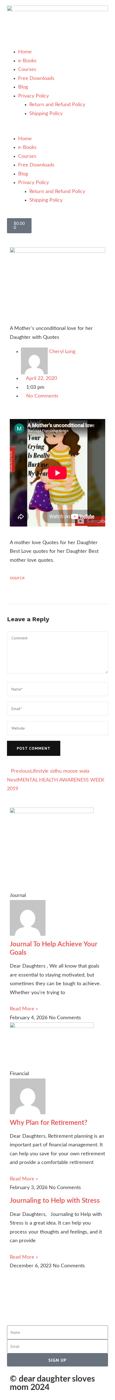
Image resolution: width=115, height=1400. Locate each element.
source (17, 577)
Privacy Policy (33, 96)
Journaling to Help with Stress (55, 1200)
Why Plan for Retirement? (48, 1123)
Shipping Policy (46, 113)
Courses (27, 69)
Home (25, 51)
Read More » (24, 1008)
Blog (23, 87)
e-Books (27, 60)
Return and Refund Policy (57, 104)
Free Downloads (36, 78)
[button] (57, 130)
